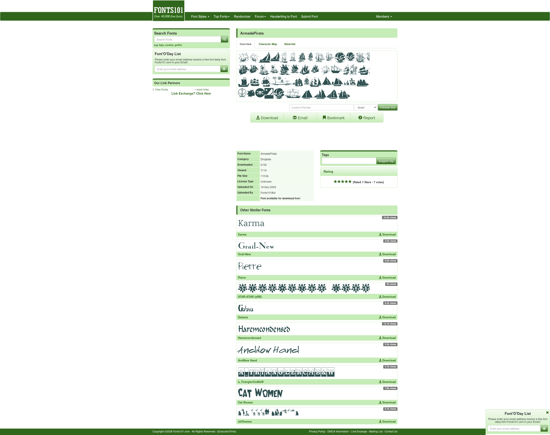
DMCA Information (338, 431)
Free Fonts (161, 89)
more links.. (203, 89)
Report (368, 117)
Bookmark (335, 117)
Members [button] (383, 16)
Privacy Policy (317, 431)
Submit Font (309, 16)
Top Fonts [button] (221, 16)
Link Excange (359, 431)
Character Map (268, 44)
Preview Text (387, 107)
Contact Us (391, 431)
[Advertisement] (317, 134)
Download (269, 117)
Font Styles (199, 16)
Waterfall (289, 44)
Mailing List (375, 431)
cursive (169, 45)
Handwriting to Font (283, 16)
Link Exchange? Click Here (191, 93)
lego (161, 45)
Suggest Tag (386, 161)
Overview (245, 44)
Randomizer (242, 16)
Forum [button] (259, 16)
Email (302, 117)
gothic (178, 45)
